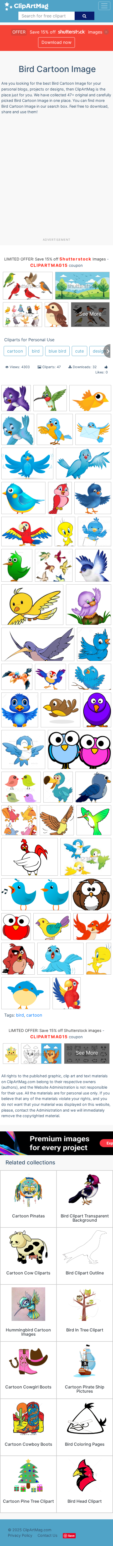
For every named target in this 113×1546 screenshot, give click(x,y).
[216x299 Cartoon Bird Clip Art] (97, 712)
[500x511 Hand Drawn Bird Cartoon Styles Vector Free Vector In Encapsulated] (57, 822)
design (99, 351)
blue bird (57, 351)
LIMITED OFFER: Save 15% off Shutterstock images (55, 1030)
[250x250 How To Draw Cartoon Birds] (94, 822)
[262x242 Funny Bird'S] (50, 400)
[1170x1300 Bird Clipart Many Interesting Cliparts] (94, 646)
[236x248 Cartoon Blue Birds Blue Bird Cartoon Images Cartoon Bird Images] (16, 400)
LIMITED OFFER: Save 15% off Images (55, 259)
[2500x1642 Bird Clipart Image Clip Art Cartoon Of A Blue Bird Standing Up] (83, 466)
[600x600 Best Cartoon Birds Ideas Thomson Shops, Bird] (88, 607)
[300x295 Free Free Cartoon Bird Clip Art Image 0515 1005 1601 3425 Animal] (93, 789)
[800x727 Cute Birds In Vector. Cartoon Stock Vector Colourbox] (21, 789)
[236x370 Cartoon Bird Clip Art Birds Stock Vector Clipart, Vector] (59, 500)
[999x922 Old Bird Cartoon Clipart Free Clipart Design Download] (91, 897)
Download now (56, 42)
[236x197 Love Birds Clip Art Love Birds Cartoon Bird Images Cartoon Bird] (86, 859)
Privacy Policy (20, 1535)
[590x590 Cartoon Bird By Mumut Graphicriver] (23, 752)
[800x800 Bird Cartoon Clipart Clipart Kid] (55, 432)
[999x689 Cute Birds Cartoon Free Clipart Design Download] (79, 752)
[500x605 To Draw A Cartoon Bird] (17, 567)
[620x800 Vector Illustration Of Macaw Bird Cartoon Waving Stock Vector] (66, 995)
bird (36, 351)
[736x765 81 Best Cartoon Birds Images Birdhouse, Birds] (93, 567)
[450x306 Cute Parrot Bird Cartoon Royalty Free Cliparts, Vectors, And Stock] (27, 534)
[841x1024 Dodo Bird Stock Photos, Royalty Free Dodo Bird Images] (58, 789)
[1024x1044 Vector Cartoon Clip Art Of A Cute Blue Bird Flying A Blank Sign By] (94, 534)
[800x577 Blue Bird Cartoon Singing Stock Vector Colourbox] (90, 679)
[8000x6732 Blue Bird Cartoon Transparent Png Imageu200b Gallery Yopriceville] (23, 500)
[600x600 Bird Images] (17, 679)
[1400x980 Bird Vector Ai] (27, 466)
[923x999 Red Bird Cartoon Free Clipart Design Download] (16, 929)
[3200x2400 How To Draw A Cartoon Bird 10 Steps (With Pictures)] (30, 859)
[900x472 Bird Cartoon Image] (38, 647)
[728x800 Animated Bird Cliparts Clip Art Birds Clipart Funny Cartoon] (18, 432)
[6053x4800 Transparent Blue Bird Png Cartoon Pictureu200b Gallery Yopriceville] (60, 961)
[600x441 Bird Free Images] (90, 400)
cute (79, 351)
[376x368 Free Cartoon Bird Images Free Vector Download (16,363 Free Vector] (19, 822)
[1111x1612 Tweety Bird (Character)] (98, 961)
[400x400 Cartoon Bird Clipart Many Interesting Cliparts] (93, 500)
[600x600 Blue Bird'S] (50, 679)
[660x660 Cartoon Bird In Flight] (60, 712)
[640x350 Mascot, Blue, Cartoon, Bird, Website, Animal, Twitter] (35, 897)
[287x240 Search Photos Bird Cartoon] (92, 929)
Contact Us (48, 1535)
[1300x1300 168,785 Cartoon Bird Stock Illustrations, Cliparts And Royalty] (53, 567)
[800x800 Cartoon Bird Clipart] (93, 431)
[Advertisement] (56, 178)
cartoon (15, 351)
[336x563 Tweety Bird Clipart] (65, 534)
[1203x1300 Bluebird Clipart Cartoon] (20, 712)
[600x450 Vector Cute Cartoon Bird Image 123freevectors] (26, 996)
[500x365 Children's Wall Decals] (32, 607)
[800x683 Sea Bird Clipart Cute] (52, 929)
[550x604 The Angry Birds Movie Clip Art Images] (18, 961)
